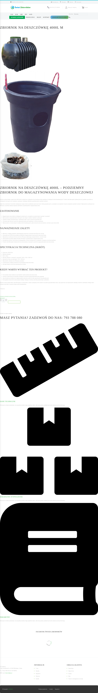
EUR (16, 17)
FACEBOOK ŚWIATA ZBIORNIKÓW (49, 634)
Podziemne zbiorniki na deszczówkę (7, 299)
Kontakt (46, 20)
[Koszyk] (83, 10)
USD (11, 17)
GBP (21, 17)
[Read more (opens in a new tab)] (55, 5)
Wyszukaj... (71, 16)
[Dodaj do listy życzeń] (1, 295)
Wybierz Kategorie (17, 20)
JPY (26, 17)
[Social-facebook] (87, 5)
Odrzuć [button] (76, 0)
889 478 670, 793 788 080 (11, 673)
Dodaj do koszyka (14, 304)
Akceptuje (91, 691)
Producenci (30, 20)
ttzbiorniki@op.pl (8, 676)
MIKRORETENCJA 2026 (59, 20)
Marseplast (2, 301)
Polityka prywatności (81, 691)
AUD (30, 17)
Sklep (39, 20)
